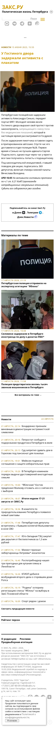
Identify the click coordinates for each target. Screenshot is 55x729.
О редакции (8, 638)
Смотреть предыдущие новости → (27, 608)
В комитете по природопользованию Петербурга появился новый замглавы (26, 512)
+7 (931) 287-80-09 (11, 685)
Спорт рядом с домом (34, 601)
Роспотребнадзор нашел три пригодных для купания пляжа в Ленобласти (25, 563)
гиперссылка (18, 658)
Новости (6, 47)
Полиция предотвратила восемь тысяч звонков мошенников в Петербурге (24, 386)
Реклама (25, 638)
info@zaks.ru (28, 685)
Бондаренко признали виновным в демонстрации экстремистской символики (25, 429)
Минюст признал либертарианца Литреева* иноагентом (23, 551)
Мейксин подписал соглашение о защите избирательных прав (25, 462)
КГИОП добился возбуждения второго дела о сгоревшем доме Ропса (26, 577)
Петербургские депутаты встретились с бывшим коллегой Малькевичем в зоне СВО (27, 525)
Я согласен (12, 721)
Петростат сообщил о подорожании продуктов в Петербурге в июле (26, 441)
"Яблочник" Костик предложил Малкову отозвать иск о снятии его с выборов (27, 488)
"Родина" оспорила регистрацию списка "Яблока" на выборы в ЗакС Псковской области (25, 590)
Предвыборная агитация (16, 642)
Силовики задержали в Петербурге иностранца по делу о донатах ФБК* (22, 335)
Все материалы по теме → (28, 395)
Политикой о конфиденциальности (20, 716)
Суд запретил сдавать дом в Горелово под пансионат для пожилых (26, 452)
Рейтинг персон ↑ (27, 620)
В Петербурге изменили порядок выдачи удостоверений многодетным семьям (27, 474)
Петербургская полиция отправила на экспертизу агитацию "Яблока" (23, 285)
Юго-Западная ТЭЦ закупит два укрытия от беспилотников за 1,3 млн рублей (26, 539)
